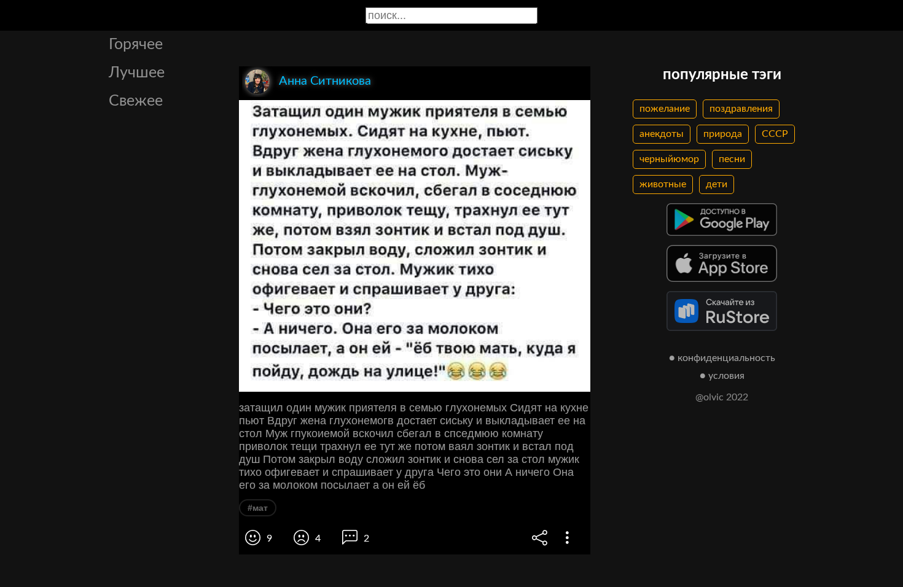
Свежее (136, 101)
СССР (775, 134)
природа (722, 134)
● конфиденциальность (722, 358)
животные (662, 184)
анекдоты (661, 134)
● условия (722, 376)
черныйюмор (669, 159)
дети (716, 184)
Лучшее (137, 72)
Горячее (136, 44)
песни (732, 159)
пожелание (664, 109)
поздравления (741, 109)
